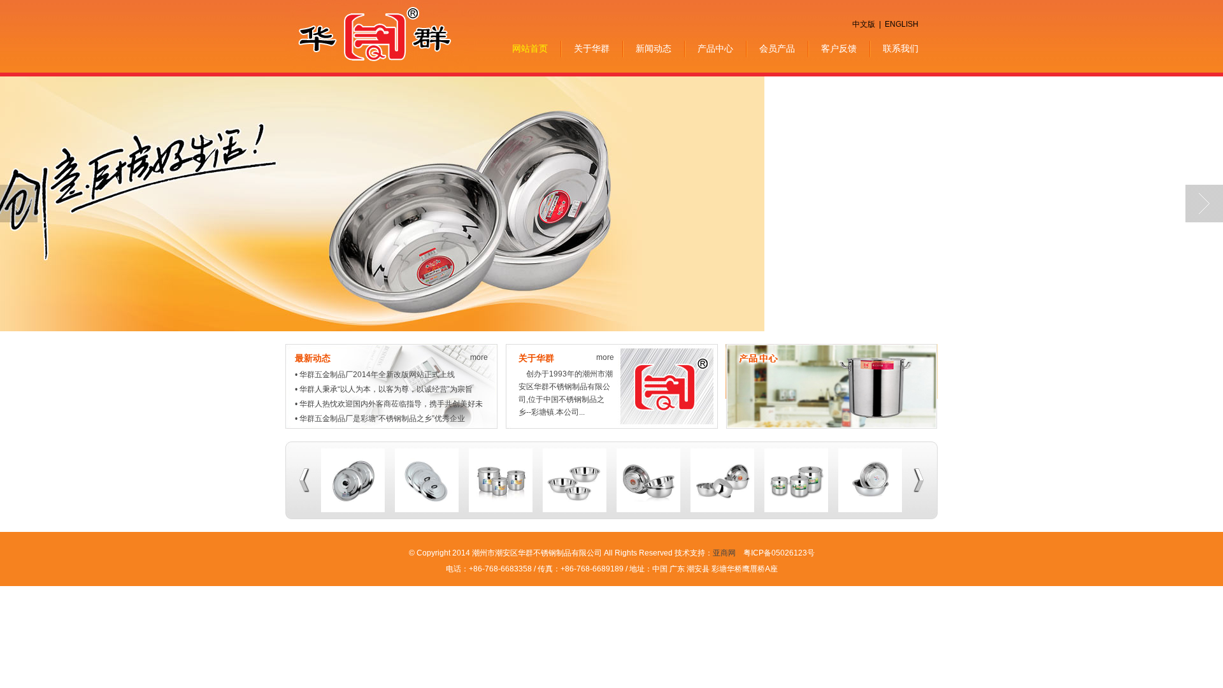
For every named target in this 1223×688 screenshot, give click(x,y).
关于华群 (592, 49)
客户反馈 (839, 49)
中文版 (863, 24)
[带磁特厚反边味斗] (722, 509)
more (479, 357)
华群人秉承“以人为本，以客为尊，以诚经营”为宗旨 (386, 389)
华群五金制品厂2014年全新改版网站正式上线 (377, 374)
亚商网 (724, 552)
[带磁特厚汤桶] (796, 509)
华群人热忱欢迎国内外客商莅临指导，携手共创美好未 (391, 403)
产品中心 (715, 49)
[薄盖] (353, 509)
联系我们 (901, 49)
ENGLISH (902, 24)
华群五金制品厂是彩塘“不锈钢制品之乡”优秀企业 (382, 418)
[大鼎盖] (427, 509)
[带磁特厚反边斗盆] (574, 509)
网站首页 (530, 49)
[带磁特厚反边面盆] (648, 509)
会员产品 (777, 49)
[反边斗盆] (870, 509)
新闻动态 (653, 49)
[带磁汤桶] (501, 509)
